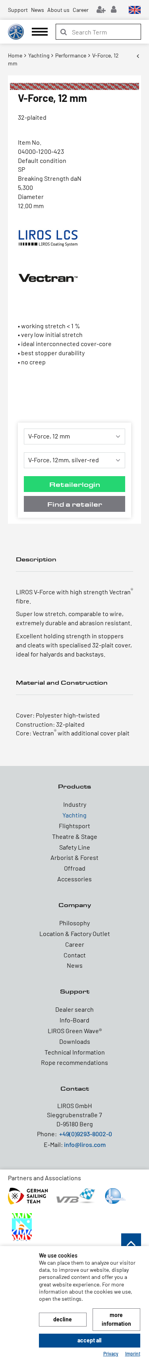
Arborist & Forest (74, 857)
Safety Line (74, 847)
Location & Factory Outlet (74, 933)
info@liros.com (85, 1144)
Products (74, 786)
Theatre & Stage (74, 836)
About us (58, 9)
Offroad (74, 868)
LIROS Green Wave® (75, 1030)
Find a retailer (74, 504)
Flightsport (74, 825)
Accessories (74, 879)
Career (81, 9)
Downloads (74, 1041)
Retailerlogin (74, 484)
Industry (74, 804)
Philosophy (74, 923)
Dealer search (74, 1009)
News (37, 9)
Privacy (110, 1353)
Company (74, 905)
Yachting (74, 815)
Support (18, 9)
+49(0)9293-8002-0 (85, 1133)
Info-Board (74, 1020)
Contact (75, 955)
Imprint (132, 1353)
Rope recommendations (74, 1062)
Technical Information (75, 1052)
